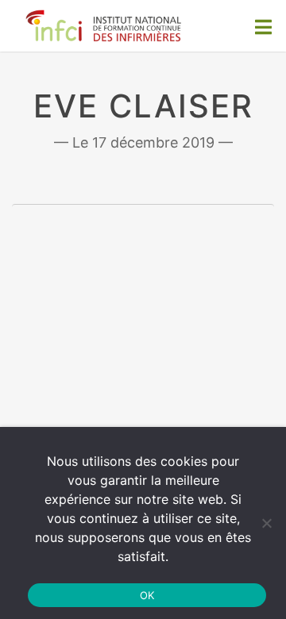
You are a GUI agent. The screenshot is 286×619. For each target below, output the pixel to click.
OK (147, 595)
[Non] (266, 523)
